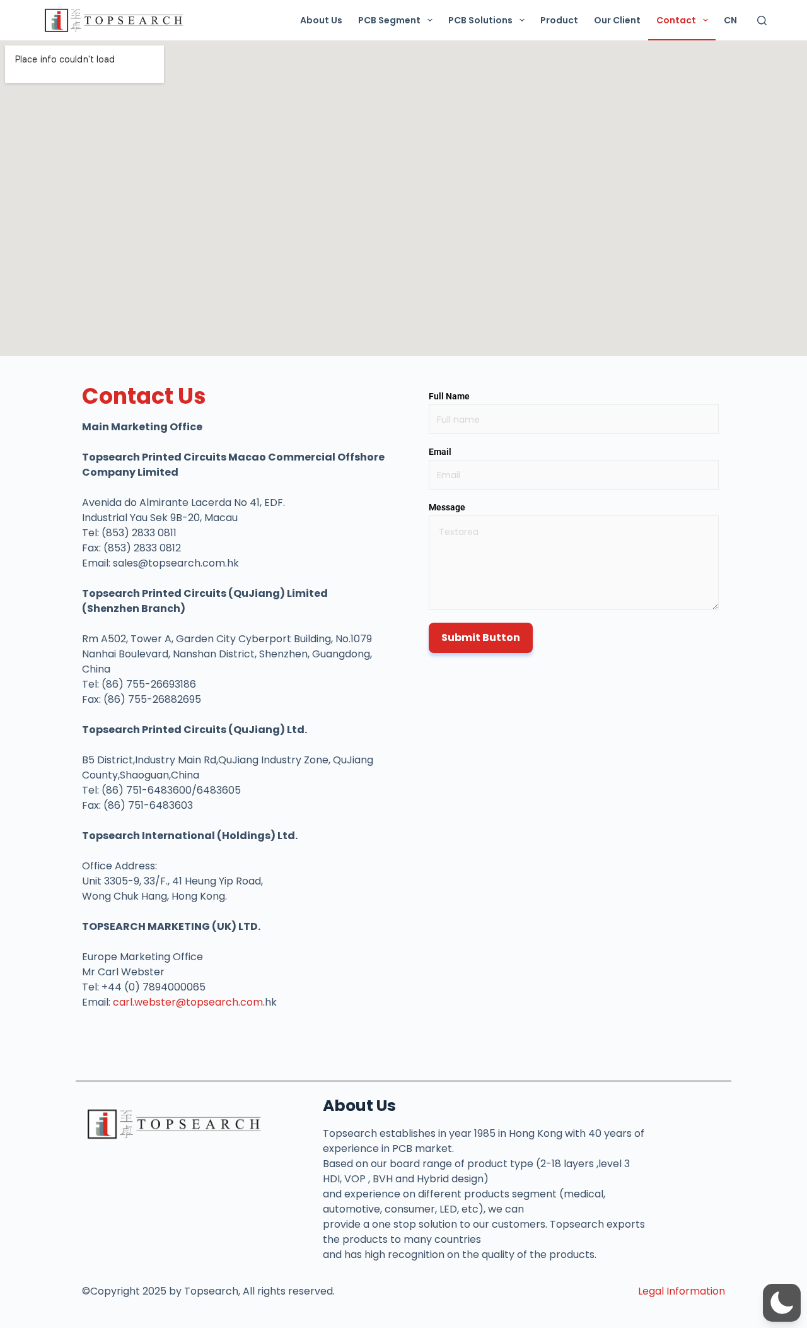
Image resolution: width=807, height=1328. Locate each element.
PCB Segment (389, 20)
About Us (321, 20)
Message (447, 507)
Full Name (449, 396)
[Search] (762, 20)
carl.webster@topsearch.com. (189, 1002)
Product (559, 20)
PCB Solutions (480, 20)
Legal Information (681, 1291)
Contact (676, 20)
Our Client (617, 20)
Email (440, 452)
